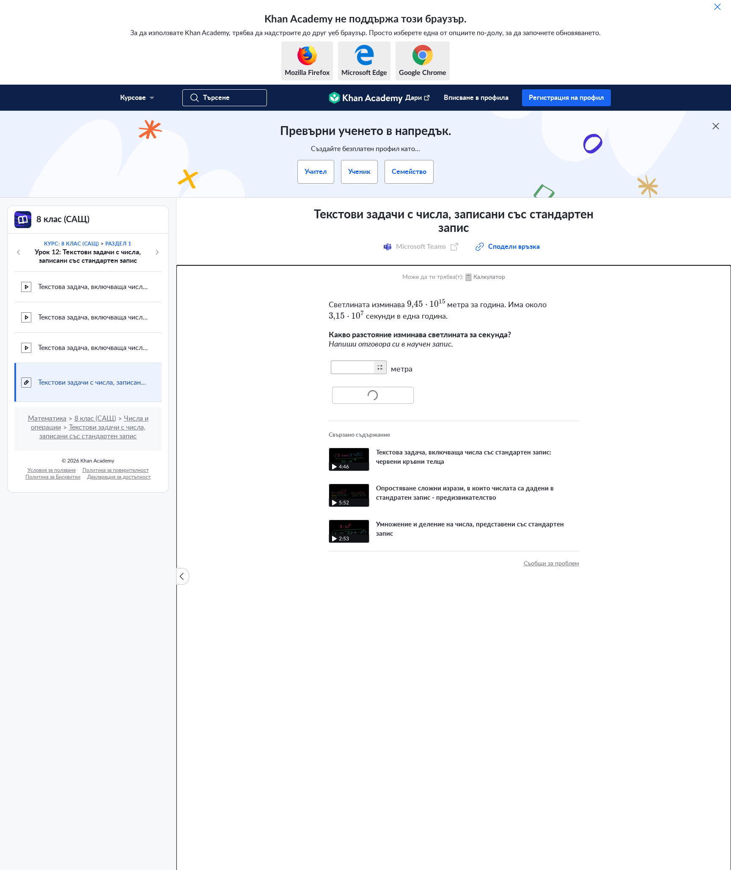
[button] (380, 367)
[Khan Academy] (366, 97)
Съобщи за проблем (551, 564)
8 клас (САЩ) (95, 418)
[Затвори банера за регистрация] (715, 126)
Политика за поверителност (115, 470)
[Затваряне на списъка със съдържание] (183, 576)
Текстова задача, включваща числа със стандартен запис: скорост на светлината (93, 347)
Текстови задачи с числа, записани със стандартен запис (93, 382)
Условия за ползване (51, 470)
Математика (47, 418)
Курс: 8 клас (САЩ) (71, 243)
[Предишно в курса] (19, 252)
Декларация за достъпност (119, 476)
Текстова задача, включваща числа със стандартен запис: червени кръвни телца (93, 287)
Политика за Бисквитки (52, 476)
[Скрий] (717, 7)
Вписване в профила (476, 97)
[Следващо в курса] (157, 252)
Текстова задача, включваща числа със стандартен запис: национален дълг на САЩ (93, 317)
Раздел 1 (118, 243)
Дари (413, 97)
